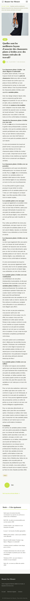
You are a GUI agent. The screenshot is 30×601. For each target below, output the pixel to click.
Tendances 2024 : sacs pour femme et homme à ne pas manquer (13, 558)
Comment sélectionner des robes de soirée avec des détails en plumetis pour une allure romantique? (14, 552)
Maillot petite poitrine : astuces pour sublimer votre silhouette (15, 535)
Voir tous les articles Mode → (11, 493)
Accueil (3, 6)
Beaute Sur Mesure (11, 2)
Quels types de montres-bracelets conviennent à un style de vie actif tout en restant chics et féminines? (14, 514)
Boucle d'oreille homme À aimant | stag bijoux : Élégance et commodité (13, 540)
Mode (7, 6)
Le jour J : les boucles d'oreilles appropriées (14, 531)
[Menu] (26, 1)
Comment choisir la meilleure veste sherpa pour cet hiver (14, 546)
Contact (20, 591)
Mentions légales (11, 591)
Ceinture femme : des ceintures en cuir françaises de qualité (13, 526)
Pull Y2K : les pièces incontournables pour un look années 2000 (14, 520)
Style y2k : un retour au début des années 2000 (14, 564)
